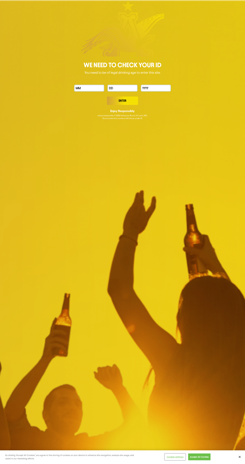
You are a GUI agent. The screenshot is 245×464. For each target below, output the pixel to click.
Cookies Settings (175, 457)
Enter (122, 100)
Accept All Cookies (199, 457)
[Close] (239, 456)
